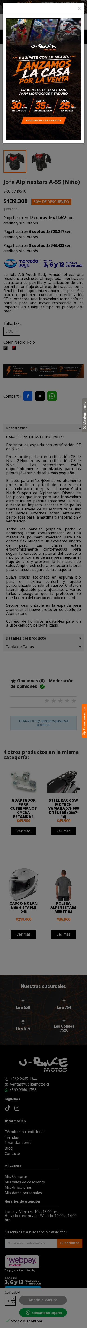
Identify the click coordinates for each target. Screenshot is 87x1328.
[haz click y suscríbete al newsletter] (43, 78)
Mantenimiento (84, 413)
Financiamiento (84, 719)
